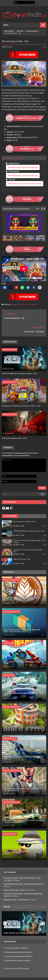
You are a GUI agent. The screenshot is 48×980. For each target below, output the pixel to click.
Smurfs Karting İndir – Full (14, 318)
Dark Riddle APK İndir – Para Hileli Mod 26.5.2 (23, 884)
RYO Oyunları (32, 304)
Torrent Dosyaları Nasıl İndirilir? (19, 956)
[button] (19, 238)
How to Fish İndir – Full (13, 890)
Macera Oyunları (32, 31)
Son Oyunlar (10, 516)
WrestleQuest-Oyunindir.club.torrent (24, 183)
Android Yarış (8, 643)
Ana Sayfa (9, 31)
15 (44, 666)
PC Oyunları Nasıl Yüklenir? (17, 948)
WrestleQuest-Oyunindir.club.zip (23, 167)
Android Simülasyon (11, 580)
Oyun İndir (19, 31)
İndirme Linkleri (14, 158)
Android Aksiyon (9, 739)
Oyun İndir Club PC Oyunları (17, 968)
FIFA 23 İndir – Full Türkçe (34, 332)
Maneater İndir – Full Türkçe (16, 899)
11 (44, 762)
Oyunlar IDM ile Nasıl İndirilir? (18, 960)
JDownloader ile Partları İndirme (18, 952)
